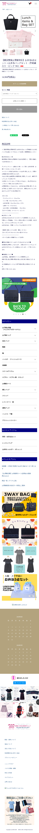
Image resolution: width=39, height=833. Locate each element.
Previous (4, 31)
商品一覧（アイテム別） (10, 480)
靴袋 (3, 347)
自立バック (9, 9)
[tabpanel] (19, 294)
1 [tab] (13, 314)
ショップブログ (9, 764)
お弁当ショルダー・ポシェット (12, 449)
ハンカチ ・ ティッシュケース (12, 359)
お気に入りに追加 (18, 101)
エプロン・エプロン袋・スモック (13, 377)
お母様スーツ (6, 383)
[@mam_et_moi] (13, 678)
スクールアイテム (8, 371)
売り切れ (19, 109)
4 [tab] (20, 314)
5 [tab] (22, 314)
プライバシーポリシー (11, 757)
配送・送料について (10, 739)
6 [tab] (25, 314)
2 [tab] (16, 314)
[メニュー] (35, 3)
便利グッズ (5, 408)
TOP (3, 9)
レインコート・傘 (8, 402)
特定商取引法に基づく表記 (9, 121)
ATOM (10, 773)
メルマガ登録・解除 (10, 768)
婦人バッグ (5, 389)
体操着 (4, 365)
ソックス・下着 (7, 414)
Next (35, 31)
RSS (6, 773)
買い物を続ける (6, 129)
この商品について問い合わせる (10, 125)
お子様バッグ (6, 335)
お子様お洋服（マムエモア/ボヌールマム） (11, 328)
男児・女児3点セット (9, 436)
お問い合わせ (8, 781)
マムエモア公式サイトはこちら (14, 788)
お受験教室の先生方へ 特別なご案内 (13, 485)
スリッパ (5, 395)
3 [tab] (18, 314)
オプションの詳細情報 (19, 83)
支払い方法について (10, 748)
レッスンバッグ (7, 443)
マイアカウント (9, 777)
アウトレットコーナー (9, 420)
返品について (5, 117)
